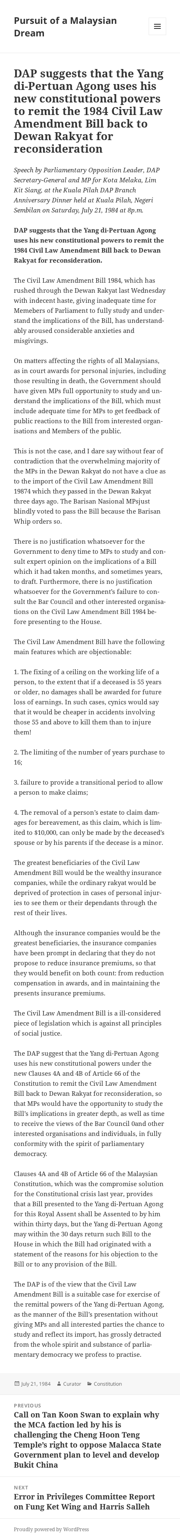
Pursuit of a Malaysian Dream (65, 26)
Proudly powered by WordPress (51, 1529)
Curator (72, 1383)
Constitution (108, 1383)
